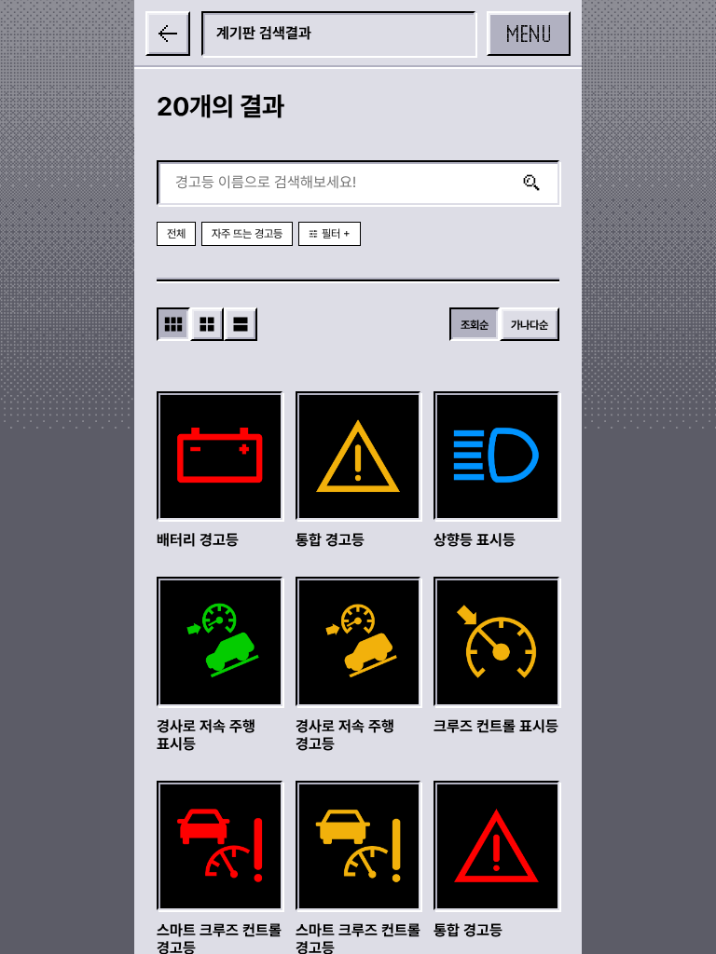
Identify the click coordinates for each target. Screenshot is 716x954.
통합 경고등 (330, 540)
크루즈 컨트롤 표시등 (496, 726)
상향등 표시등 (475, 540)
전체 (176, 233)
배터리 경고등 (198, 540)
